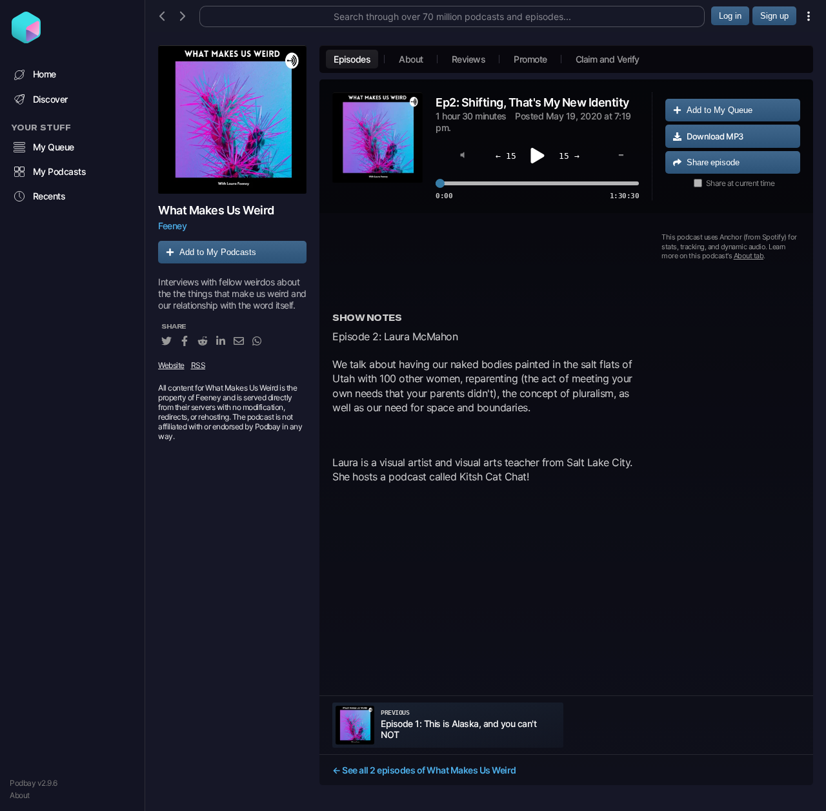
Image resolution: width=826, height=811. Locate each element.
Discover (50, 99)
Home (44, 73)
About (20, 795)
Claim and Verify (608, 59)
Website (171, 366)
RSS (198, 366)
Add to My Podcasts (217, 252)
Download (715, 136)
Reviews (469, 59)
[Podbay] (26, 39)
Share (713, 162)
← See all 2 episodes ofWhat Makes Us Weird (424, 770)
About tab (749, 255)
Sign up (774, 16)
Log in (730, 16)
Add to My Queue (719, 110)
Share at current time (740, 183)
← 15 (506, 156)
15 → (569, 156)
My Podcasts (59, 171)
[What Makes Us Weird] (232, 119)
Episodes (352, 59)
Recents (49, 195)
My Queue (53, 146)
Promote (530, 59)
